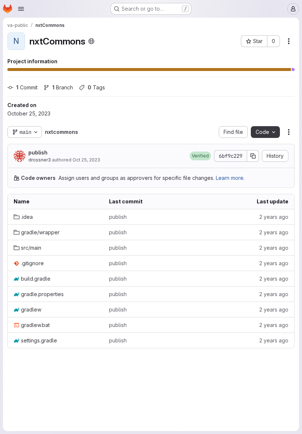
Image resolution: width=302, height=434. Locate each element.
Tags (96, 87)
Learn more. (230, 178)
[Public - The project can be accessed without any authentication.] (91, 41)
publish (38, 152)
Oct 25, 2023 (86, 160)
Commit (27, 87)
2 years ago (273, 217)
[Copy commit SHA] (253, 156)
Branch (62, 87)
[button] (200, 156)
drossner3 (39, 160)
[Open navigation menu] (21, 9)
